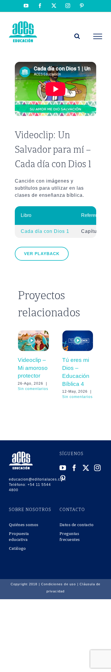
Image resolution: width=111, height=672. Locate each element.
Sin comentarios (33, 389)
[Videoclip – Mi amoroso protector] (33, 332)
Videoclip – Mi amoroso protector (33, 368)
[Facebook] (74, 468)
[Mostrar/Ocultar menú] (98, 36)
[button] (22, 364)
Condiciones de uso (58, 584)
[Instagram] (97, 468)
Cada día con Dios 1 (45, 231)
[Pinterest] (62, 478)
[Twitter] (86, 468)
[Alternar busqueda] (77, 36)
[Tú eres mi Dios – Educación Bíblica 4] (78, 332)
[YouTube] (62, 468)
